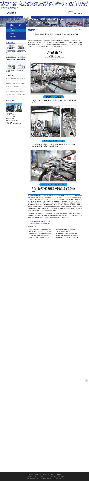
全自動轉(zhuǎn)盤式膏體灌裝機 (10, 71)
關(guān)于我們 (47, 17)
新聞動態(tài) (27, 17)
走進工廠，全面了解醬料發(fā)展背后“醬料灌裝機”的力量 (41, 231)
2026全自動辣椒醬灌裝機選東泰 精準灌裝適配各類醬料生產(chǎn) (16, 91)
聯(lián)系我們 (37, 17)
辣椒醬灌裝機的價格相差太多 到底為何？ (65, 229)
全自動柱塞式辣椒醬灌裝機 (11, 61)
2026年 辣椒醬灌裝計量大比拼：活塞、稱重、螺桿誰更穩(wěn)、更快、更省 (16, 80)
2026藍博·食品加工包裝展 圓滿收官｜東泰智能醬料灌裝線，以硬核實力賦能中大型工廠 (16, 88)
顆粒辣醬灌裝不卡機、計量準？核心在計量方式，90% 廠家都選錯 (16, 83)
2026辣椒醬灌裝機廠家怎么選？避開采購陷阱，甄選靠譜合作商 (16, 78)
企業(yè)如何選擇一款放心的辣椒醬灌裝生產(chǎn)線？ (41, 229)
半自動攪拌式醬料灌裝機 (21, 51)
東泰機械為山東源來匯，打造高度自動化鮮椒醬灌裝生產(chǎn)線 (16, 94)
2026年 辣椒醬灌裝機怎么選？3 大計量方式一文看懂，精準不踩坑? (16, 86)
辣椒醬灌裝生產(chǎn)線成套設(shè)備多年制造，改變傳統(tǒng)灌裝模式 (67, 235)
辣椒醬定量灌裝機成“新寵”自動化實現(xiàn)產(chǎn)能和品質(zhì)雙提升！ (67, 233)
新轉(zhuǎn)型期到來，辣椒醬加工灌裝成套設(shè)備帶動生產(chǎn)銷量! (41, 237)
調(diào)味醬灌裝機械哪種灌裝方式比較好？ (42, 221)
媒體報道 (12, 33)
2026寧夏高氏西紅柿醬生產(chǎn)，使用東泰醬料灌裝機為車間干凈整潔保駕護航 (16, 97)
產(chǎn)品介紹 (17, 17)
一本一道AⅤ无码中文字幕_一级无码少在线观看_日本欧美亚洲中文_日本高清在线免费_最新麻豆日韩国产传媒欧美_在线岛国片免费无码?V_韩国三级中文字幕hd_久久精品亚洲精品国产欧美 (44, 5)
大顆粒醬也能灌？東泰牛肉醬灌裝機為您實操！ (40, 233)
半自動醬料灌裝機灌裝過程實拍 (63, 231)
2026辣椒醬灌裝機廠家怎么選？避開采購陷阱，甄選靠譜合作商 (41, 235)
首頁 (9, 17)
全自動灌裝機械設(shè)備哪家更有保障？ (41, 223)
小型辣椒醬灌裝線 (19, 70)
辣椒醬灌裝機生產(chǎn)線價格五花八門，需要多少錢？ (67, 237)
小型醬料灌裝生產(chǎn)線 (21, 61)
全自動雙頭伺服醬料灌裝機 (11, 52)
